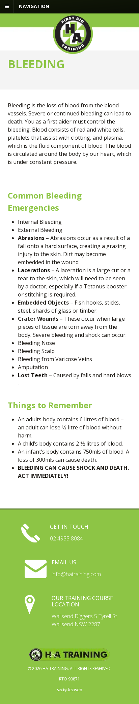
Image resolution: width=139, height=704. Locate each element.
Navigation (34, 6)
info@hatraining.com (76, 574)
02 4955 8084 (66, 538)
